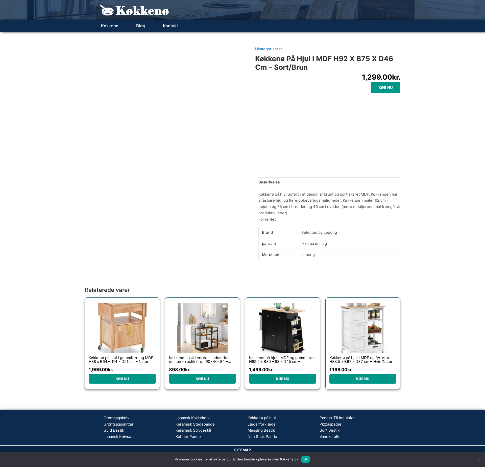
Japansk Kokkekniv (192, 417)
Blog (140, 26)
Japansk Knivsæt (119, 436)
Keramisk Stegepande (195, 424)
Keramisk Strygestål (193, 430)
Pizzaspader (331, 424)
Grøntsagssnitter (119, 424)
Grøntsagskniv (116, 417)
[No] (478, 459)
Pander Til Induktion (338, 417)
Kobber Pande (188, 436)
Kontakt (170, 26)
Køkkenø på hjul (262, 417)
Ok (305, 459)
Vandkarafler (331, 436)
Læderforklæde (262, 424)
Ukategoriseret (268, 48)
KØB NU (386, 87)
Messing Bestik (261, 430)
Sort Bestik (330, 430)
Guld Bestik (114, 430)
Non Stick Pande (262, 436)
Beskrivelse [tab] (269, 182)
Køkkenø (109, 26)
